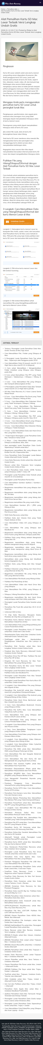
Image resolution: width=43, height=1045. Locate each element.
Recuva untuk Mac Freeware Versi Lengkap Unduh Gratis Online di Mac (23, 466)
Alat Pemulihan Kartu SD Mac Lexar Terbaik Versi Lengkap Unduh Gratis (21, 32)
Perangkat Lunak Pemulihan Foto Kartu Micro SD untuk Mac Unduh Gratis (23, 681)
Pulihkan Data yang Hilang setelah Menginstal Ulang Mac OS (23, 538)
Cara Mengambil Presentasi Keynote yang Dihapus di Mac (23, 779)
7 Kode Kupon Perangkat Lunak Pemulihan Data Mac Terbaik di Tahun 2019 (23, 437)
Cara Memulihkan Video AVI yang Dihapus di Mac (23, 524)
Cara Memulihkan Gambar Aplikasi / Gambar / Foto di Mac (23, 484)
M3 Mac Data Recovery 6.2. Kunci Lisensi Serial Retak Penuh (23, 392)
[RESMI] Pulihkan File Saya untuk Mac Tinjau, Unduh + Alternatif (23, 970)
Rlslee (29, 30)
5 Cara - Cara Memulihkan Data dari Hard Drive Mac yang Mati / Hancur (23, 432)
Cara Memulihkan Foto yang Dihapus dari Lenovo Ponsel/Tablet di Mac (23, 721)
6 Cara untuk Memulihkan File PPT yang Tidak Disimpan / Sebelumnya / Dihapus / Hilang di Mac (23, 377)
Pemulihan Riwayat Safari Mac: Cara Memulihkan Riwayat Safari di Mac (23, 813)
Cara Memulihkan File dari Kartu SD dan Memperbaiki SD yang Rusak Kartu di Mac (23, 760)
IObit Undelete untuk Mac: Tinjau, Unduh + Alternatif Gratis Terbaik (23, 980)
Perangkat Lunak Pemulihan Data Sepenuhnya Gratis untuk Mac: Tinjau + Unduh (23, 1004)
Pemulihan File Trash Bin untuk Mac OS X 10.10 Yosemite (23, 608)
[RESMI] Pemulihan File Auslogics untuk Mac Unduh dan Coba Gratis (23, 921)
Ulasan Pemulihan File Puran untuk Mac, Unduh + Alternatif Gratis (23, 965)
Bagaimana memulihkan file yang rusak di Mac (22, 502)
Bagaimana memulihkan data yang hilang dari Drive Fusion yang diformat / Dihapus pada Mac (23, 534)
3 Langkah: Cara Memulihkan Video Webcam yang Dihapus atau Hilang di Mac (23, 740)
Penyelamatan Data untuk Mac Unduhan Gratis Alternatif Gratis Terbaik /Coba (23, 635)
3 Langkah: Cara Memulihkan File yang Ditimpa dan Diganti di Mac (23, 686)
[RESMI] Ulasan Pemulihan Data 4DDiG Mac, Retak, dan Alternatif (23, 916)
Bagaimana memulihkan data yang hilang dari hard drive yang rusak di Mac (23, 555)
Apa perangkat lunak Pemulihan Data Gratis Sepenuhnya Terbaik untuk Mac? (23, 446)
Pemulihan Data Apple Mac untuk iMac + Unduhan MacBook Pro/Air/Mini (23, 990)
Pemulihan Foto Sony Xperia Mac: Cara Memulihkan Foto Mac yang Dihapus (23, 858)
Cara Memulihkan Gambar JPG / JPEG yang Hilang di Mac (23, 506)
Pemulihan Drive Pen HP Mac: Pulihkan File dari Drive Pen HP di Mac (23, 657)
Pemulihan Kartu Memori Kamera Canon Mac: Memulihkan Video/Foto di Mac (23, 621)
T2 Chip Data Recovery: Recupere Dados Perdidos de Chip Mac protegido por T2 (23, 616)
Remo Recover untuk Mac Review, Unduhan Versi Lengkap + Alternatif (23, 931)
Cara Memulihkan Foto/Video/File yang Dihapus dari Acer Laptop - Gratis (23, 1009)
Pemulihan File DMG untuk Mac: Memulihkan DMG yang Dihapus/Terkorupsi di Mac (23, 750)
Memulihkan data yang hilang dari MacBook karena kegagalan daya (23, 560)
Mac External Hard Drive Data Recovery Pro (16, 1031)
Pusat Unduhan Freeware (16, 1029)
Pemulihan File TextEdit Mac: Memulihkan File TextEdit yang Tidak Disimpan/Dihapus (23, 818)
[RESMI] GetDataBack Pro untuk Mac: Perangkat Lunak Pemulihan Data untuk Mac (23, 926)
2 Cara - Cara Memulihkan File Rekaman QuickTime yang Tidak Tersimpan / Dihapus (23, 407)
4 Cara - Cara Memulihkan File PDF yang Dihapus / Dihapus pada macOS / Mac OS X (23, 417)
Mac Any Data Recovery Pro (22, 1038)
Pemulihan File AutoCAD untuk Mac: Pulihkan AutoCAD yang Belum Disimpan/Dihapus (23, 691)
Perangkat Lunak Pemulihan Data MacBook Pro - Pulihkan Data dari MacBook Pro (23, 672)
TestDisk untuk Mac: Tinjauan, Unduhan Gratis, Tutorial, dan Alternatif (23, 975)
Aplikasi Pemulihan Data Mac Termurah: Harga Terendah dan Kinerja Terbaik (23, 995)
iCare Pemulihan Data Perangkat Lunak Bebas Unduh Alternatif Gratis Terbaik (23, 456)
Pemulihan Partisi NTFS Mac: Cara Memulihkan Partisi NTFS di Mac (23, 789)
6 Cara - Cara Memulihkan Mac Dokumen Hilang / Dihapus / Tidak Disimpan (23, 427)
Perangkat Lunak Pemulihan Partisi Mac (19, 480)
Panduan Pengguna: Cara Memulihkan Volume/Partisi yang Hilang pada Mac (23, 784)
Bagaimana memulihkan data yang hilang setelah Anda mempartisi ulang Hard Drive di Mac (23, 549)
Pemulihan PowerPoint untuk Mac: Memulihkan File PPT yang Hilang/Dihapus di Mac (23, 804)
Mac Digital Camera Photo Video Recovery (21, 1036)
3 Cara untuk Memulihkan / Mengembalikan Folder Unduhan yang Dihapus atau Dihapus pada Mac (23, 370)
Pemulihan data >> (13, 9)
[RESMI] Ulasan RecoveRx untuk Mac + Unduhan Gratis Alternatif (23, 946)
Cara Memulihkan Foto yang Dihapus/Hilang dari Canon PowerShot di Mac (23, 626)
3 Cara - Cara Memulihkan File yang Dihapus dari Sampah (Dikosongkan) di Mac (23, 383)
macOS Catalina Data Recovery (29, 1040)
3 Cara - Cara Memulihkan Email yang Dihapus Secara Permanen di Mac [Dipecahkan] (23, 422)
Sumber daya (30, 1029)
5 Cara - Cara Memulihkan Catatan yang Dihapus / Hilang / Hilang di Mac (23, 412)
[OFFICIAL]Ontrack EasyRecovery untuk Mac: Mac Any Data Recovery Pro (23, 906)
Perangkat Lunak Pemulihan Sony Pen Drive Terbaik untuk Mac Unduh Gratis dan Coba (23, 853)
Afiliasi (37, 1029)
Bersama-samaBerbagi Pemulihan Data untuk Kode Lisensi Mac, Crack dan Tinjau (23, 867)
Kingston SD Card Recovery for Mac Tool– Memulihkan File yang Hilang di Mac (23, 662)
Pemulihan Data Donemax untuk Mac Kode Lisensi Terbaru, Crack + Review (23, 882)
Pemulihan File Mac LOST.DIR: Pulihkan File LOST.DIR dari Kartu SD (23, 911)
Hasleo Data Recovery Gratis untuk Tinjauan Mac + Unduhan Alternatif (23, 955)
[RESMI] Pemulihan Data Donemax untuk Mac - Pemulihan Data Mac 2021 (23, 897)
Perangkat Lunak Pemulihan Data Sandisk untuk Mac (23, 603)
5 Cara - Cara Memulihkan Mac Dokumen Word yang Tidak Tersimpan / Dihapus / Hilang (23, 402)
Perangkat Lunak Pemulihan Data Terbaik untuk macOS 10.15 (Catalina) (23, 476)
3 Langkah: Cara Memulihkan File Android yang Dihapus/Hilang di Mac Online (23, 696)
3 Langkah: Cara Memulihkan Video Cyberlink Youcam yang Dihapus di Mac (23, 745)
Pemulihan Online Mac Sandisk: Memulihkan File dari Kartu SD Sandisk (23, 833)
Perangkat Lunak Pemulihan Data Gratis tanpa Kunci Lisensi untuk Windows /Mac (23, 999)
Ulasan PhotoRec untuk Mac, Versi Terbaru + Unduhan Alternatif (23, 960)
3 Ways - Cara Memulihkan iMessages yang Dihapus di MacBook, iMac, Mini (23, 441)
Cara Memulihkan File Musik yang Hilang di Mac (22, 579)
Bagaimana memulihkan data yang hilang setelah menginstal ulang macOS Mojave (23, 543)
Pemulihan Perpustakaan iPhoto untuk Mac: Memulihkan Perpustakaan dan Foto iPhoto (23, 769)
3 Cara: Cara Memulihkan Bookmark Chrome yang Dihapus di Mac (23, 706)
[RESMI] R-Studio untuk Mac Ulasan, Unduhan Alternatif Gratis (23, 936)
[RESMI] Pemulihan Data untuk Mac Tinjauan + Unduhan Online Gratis (23, 951)
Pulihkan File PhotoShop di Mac (16, 582)
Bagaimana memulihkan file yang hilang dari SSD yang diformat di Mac (23, 575)
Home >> (4, 9)
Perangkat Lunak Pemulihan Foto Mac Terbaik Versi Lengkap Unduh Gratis (23, 676)
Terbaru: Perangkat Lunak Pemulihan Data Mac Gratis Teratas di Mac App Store (23, 349)
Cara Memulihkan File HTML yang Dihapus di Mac (23, 590)
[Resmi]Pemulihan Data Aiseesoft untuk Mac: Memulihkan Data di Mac (23, 902)
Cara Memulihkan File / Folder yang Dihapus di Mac (23, 354)
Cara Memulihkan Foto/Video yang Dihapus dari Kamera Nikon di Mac (23, 735)
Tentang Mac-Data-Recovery (11, 1026)
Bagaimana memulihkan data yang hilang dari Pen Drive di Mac (23, 511)
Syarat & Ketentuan (28, 1026)
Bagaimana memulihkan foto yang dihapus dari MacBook (23, 488)
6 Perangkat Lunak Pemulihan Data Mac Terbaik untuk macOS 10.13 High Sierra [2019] (23, 388)
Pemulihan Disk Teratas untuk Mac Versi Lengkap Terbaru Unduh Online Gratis (23, 647)
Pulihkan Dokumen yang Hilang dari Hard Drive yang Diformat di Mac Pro (23, 570)
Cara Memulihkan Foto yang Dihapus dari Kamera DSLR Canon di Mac (23, 716)
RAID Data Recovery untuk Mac (16, 515)
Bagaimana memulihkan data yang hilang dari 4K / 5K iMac (23, 493)
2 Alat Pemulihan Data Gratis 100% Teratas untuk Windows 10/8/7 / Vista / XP (23, 471)
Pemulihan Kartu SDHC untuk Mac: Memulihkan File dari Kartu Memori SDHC (23, 843)
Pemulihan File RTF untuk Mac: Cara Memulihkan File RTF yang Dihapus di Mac (23, 823)
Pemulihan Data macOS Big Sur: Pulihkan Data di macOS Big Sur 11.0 (23, 892)
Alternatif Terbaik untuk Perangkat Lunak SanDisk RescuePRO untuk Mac (23, 838)
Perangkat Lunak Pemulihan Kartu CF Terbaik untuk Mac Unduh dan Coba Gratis (23, 630)
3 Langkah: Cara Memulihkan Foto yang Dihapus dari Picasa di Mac (23, 725)
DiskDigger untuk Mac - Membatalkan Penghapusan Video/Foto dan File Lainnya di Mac (23, 641)
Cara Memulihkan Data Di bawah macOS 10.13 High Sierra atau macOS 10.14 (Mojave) (23, 364)
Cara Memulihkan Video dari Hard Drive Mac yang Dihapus (23, 585)
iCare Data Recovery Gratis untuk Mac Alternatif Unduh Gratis (23, 461)
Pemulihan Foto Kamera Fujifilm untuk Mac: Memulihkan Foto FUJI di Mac (23, 765)
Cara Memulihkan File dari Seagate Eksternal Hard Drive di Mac (23, 755)
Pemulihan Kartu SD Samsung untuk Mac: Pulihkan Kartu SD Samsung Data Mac (23, 828)
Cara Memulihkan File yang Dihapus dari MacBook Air (23, 529)
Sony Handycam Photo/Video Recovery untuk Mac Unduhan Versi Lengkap (23, 848)
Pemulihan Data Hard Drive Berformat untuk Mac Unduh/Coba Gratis (23, 701)
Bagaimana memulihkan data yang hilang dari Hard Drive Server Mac (23, 498)
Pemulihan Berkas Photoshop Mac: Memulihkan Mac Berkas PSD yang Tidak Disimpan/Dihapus (23, 799)
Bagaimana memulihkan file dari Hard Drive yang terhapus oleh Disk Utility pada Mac (23, 598)
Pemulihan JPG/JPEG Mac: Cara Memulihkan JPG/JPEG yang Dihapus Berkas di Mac (23, 774)
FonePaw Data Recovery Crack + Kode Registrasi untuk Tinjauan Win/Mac (23, 872)
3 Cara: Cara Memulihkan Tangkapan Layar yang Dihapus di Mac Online (23, 730)
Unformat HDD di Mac (13, 612)
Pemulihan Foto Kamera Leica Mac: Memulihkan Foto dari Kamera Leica (23, 794)
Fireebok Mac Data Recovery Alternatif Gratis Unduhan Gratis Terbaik (23, 652)
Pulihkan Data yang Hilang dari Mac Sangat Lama (23, 565)
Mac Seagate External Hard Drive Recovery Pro (17, 1035)
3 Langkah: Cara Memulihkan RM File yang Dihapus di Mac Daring (23, 809)
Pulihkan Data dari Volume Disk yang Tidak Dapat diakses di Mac (23, 519)
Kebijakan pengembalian (27, 1028)
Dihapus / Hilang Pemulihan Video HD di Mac (21, 594)
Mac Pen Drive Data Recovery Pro (29, 1033)
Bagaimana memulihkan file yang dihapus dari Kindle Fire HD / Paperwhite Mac (23, 451)
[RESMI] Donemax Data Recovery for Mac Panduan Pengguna (23, 887)
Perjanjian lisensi (12, 1028)
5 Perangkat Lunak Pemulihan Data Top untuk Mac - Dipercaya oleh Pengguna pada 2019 (23, 359)
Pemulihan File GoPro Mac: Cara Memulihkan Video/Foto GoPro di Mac (23, 711)
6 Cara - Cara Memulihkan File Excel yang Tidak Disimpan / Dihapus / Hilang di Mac (23, 397)
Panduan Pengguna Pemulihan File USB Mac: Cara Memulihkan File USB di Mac (23, 862)
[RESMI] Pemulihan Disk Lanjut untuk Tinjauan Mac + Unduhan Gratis (23, 941)
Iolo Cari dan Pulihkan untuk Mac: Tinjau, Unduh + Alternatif (23, 985)
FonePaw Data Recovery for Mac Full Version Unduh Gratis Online (23, 877)
